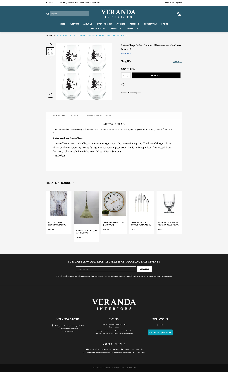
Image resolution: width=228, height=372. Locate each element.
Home (62, 24)
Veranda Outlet (99, 28)
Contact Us (132, 28)
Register (178, 2)
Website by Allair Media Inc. (125, 368)
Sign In (168, 2)
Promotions (116, 28)
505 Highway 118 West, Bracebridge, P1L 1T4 (69, 326)
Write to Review (126, 54)
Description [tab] (59, 115)
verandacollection (105, 368)
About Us (87, 24)
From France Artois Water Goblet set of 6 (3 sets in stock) (168, 224)
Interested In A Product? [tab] (98, 115)
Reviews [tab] (75, 115)
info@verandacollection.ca (69, 329)
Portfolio (134, 24)
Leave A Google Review (160, 332)
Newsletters (150, 24)
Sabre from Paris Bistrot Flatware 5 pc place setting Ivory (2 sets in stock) (141, 224)
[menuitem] (62, 24)
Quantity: (128, 69)
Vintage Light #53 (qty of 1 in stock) (86, 232)
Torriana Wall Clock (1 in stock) (114, 224)
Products (74, 24)
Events (165, 24)
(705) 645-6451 (69, 331)
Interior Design (104, 24)
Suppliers (120, 24)
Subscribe (144, 269)
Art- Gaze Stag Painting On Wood (57, 224)
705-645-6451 (100, 333)
